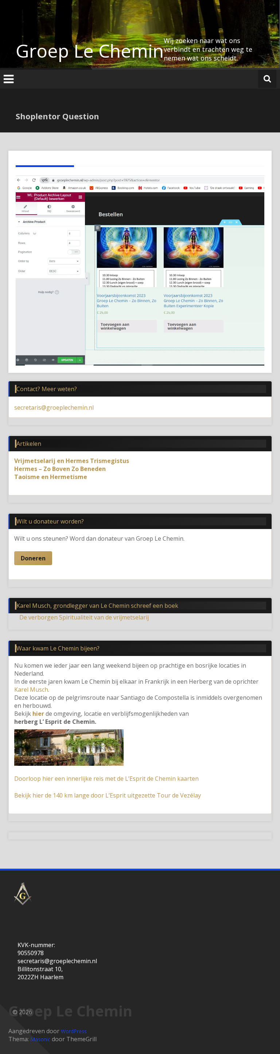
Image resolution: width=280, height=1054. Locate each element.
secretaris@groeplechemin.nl (54, 408)
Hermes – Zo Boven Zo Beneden (60, 469)
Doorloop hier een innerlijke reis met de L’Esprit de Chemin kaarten (106, 779)
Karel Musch (31, 690)
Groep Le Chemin (90, 50)
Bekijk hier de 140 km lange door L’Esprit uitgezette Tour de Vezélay (107, 795)
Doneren (33, 558)
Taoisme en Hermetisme (50, 477)
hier (38, 714)
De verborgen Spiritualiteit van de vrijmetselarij (84, 617)
